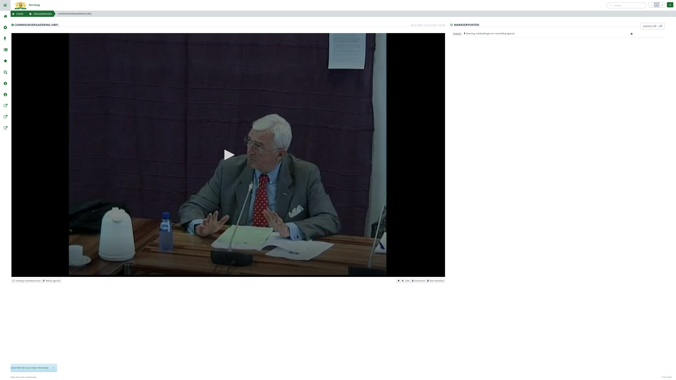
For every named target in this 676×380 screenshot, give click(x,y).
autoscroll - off (652, 26)
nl (670, 5)
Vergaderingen (41, 13)
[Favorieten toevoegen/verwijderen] (398, 281)
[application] (228, 155)
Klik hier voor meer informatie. (33, 367)
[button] (228, 155)
